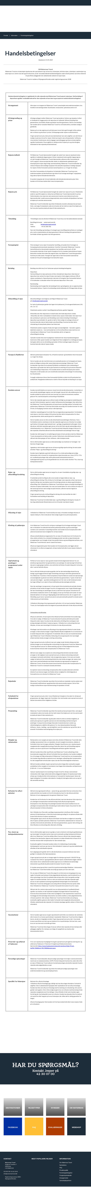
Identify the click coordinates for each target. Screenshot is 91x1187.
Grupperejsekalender (65, 1175)
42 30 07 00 (7, 1171)
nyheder (55, 1108)
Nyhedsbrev (63, 1165)
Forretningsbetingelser (65, 1173)
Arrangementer (63, 1178)
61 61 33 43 (14, 1171)
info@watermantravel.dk (48, 224)
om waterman (76, 1108)
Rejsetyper (34, 1108)
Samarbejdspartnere (65, 1180)
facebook (13, 1127)
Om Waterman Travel (65, 1162)
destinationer (13, 1108)
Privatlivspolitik (63, 1170)
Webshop (76, 1127)
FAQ (60, 1167)
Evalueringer (55, 1127)
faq (34, 1127)
